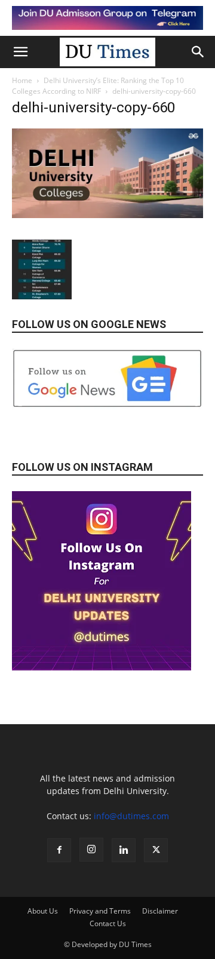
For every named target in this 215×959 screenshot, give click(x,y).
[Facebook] (59, 850)
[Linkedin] (124, 850)
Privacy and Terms (100, 911)
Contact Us (108, 923)
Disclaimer (160, 911)
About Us (42, 911)
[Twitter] (156, 850)
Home (22, 80)
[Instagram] (91, 850)
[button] (20, 52)
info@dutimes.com (131, 816)
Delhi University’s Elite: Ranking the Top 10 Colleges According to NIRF (98, 85)
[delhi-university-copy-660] (107, 215)
